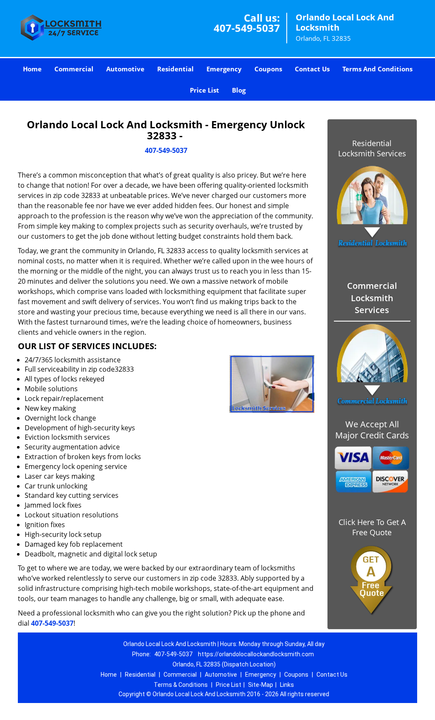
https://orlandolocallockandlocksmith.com (256, 654)
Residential (175, 69)
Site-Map (260, 684)
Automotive (125, 69)
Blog (239, 90)
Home (32, 69)
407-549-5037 (247, 28)
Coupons (268, 69)
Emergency (224, 69)
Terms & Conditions (181, 684)
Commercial (73, 69)
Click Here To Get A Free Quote (372, 527)
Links (287, 684)
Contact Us (312, 69)
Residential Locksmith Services (372, 148)
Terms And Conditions (377, 69)
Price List (204, 90)
